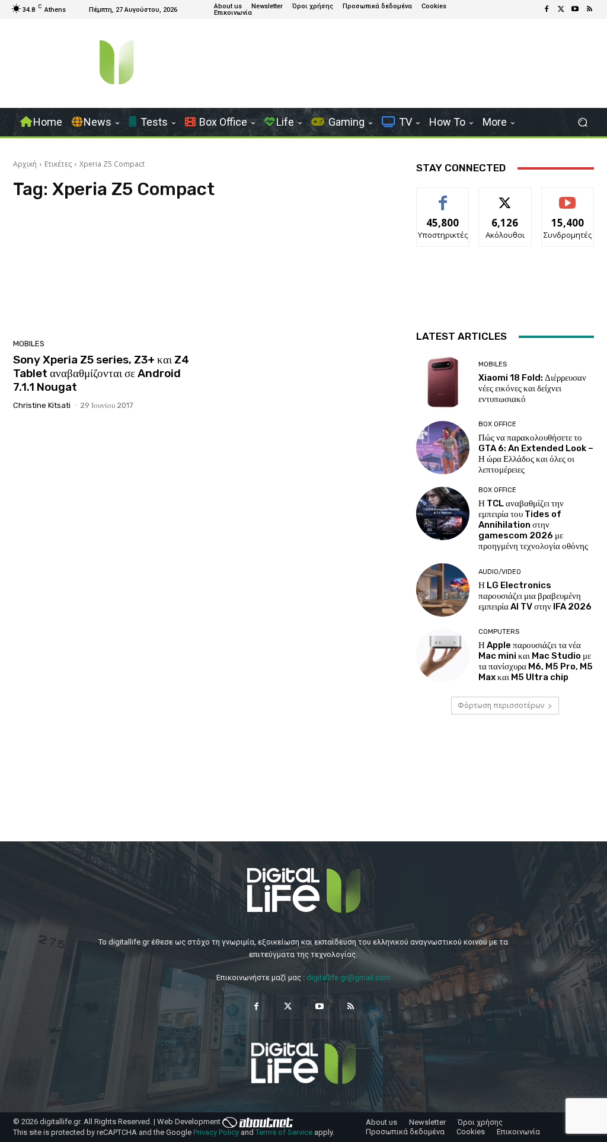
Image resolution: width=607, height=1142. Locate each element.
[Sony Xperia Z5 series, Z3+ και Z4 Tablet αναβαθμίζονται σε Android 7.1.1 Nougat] (105, 273)
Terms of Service (283, 1132)
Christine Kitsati (42, 405)
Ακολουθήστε (505, 196)
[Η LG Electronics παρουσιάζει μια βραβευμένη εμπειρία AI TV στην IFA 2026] (442, 590)
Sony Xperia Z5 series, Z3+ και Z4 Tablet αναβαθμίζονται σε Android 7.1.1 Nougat (101, 373)
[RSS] (589, 9)
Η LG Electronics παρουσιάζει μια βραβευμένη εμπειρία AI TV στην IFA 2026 (535, 596)
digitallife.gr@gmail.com (348, 977)
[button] (582, 122)
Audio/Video (499, 572)
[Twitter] (561, 9)
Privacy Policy (216, 1132)
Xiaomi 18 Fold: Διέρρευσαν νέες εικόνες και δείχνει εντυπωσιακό (532, 388)
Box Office (497, 424)
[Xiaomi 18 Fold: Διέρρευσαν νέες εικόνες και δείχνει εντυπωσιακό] (442, 382)
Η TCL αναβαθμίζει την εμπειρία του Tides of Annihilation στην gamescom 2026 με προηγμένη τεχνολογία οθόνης (533, 524)
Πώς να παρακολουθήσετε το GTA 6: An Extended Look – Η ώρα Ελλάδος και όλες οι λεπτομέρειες (535, 453)
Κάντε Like (443, 196)
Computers (498, 632)
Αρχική (25, 164)
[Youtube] (575, 9)
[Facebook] (546, 9)
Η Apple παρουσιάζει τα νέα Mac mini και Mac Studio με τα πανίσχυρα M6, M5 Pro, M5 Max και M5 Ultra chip (535, 661)
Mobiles (28, 343)
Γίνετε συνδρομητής (570, 201)
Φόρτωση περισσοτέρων (501, 705)
